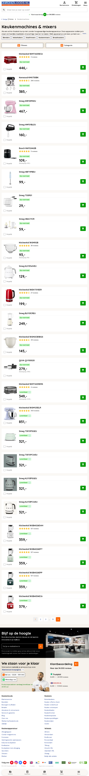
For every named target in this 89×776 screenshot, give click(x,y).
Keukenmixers (44, 38)
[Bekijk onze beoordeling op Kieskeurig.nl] (68, 683)
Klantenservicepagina (11, 670)
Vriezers (4, 753)
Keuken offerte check (52, 702)
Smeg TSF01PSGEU (28, 431)
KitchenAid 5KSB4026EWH (31, 525)
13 (53, 619)
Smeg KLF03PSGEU (28, 478)
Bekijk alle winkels (50, 756)
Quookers (5, 751)
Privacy (23, 766)
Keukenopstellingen (51, 718)
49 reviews (35, 340)
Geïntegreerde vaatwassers (11, 740)
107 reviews (35, 529)
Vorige (5, 19)
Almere (46, 732)
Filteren (24, 45)
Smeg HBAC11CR (26, 219)
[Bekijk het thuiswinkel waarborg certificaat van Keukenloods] (72, 762)
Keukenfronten (49, 713)
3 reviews (34, 57)
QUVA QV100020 (27, 360)
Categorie (68, 45)
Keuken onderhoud (51, 705)
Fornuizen (5, 737)
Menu (85, 5)
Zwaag (46, 753)
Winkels (47, 728)
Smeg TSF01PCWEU (28, 455)
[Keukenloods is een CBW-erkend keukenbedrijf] (83, 762)
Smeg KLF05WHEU (27, 266)
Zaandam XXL (49, 751)
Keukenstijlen (49, 721)
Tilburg (46, 745)
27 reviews (34, 293)
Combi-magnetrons (9, 734)
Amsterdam (48, 734)
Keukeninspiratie (50, 716)
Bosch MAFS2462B (27, 148)
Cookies (32, 766)
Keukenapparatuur (9, 728)
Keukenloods (7, 696)
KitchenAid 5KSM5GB (28, 242)
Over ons (5, 718)
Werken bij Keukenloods (10, 721)
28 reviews (34, 246)
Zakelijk (4, 724)
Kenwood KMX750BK (29, 77)
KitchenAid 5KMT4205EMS (31, 384)
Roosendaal (48, 740)
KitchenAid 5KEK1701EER (30, 289)
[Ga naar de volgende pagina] (58, 619)
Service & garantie (8, 713)
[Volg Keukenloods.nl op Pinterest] (11, 762)
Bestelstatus (64, 5)
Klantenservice (7, 699)
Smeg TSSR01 (25, 195)
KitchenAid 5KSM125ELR (30, 407)
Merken (4, 756)
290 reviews (35, 81)
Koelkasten (5, 745)
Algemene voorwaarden (46, 766)
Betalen (4, 707)
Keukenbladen (49, 710)
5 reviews (34, 151)
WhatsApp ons (10, 680)
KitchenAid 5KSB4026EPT (30, 549)
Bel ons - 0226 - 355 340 (14, 675)
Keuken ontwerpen (51, 707)
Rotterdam (48, 743)
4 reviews (34, 387)
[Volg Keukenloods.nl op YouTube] (24, 762)
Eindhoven (48, 737)
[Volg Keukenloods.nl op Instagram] (16, 762)
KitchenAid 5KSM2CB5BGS (31, 337)
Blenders (6, 38)
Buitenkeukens (49, 699)
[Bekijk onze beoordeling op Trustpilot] (68, 674)
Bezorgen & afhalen (9, 705)
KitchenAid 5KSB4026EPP (30, 572)
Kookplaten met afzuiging (11, 748)
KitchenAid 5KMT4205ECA (31, 54)
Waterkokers (18, 38)
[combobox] (44, 10)
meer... (85, 33)
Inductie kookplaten (9, 743)
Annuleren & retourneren (10, 710)
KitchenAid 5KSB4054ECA (31, 596)
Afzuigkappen (6, 732)
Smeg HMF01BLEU (27, 124)
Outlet (46, 724)
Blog (3, 716)
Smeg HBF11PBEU (27, 172)
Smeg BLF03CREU (27, 313)
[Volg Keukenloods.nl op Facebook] (20, 762)
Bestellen (5, 702)
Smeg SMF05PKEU (27, 101)
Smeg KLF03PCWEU (28, 502)
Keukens (48, 696)
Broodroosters (58, 38)
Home (11, 19)
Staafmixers (30, 38)
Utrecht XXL (48, 748)
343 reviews (35, 411)
